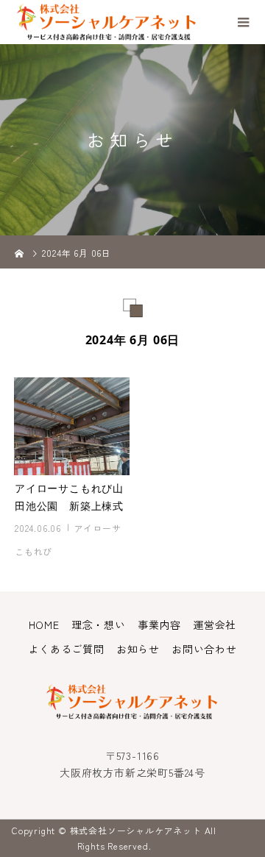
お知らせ (138, 648)
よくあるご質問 (66, 648)
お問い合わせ (204, 648)
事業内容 (159, 624)
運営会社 (214, 624)
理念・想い (98, 624)
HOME (44, 624)
